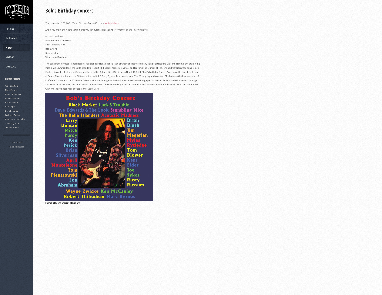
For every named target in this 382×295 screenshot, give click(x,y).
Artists (10, 28)
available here (112, 23)
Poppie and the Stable (15, 119)
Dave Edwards (11, 111)
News (9, 47)
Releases (11, 38)
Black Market (11, 90)
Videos (10, 57)
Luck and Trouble (12, 115)
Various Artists (11, 85)
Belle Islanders (11, 102)
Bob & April (10, 106)
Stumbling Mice (12, 123)
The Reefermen (12, 127)
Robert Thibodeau (13, 94)
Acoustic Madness (13, 98)
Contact (11, 66)
